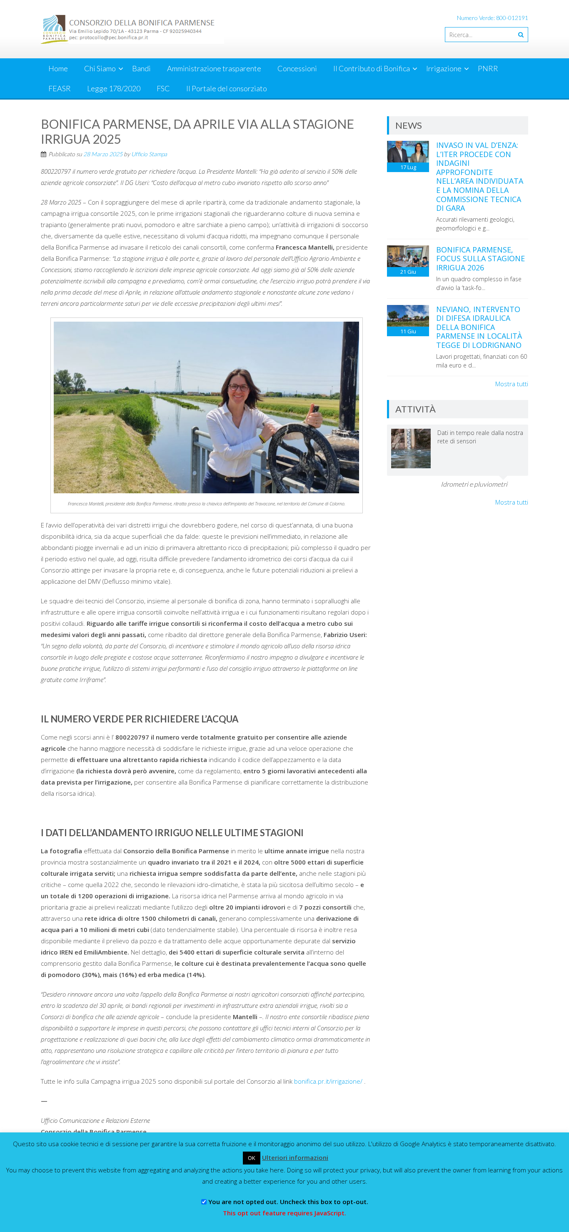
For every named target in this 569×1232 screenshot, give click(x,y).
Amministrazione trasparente (214, 68)
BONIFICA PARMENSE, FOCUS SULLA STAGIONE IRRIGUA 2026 (480, 258)
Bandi (141, 68)
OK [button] (251, 1158)
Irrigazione (444, 68)
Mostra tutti (511, 384)
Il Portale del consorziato (226, 88)
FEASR (59, 88)
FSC (163, 88)
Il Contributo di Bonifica (371, 68)
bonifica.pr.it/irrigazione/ (328, 1081)
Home (58, 68)
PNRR (488, 68)
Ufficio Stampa (149, 153)
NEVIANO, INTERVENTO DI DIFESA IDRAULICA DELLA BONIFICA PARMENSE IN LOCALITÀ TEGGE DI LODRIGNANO (479, 327)
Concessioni (297, 68)
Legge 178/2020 (113, 88)
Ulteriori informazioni (295, 1157)
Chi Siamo (100, 68)
